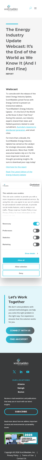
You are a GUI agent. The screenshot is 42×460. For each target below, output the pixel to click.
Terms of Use (27, 455)
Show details (30, 253)
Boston (21, 392)
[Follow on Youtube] (28, 372)
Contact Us (21, 458)
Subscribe (21, 411)
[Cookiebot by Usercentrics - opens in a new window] (29, 185)
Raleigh (21, 388)
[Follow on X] (14, 372)
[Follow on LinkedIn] (21, 372)
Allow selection (21, 267)
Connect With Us (20, 330)
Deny (21, 273)
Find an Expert (19, 339)
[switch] (36, 230)
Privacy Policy (12, 455)
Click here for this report (16, 167)
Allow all (21, 260)
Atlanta (21, 384)
